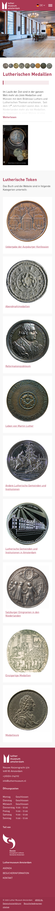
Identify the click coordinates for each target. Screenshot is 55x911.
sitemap (6, 907)
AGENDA (7, 868)
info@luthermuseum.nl (14, 780)
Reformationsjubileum (18, 366)
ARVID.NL (39, 900)
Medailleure (12, 735)
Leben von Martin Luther (19, 425)
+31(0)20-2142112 (11, 776)
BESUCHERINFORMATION (16, 873)
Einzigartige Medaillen (18, 675)
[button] (50, 5)
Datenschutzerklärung (12, 903)
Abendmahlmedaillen (17, 306)
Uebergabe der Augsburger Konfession (27, 246)
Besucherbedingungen (33, 903)
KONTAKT (8, 878)
